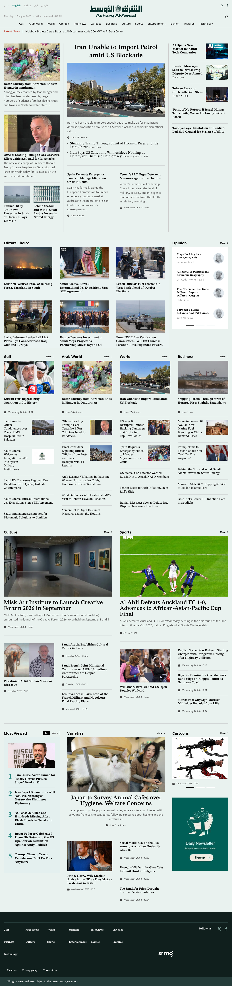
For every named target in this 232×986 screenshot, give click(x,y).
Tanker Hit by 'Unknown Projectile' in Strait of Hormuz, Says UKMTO (16, 214)
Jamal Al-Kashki (186, 262)
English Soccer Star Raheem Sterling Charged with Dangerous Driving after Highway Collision (203, 654)
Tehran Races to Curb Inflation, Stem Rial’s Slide (187, 92)
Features (189, 23)
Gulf (21, 23)
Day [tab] (46, 733)
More (222, 243)
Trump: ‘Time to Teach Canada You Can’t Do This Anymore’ (33, 858)
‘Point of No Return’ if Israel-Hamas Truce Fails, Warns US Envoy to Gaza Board (198, 113)
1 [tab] (190, 326)
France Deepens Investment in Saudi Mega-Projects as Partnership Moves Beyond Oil (81, 341)
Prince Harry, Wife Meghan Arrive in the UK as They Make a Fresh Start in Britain (89, 879)
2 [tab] (200, 326)
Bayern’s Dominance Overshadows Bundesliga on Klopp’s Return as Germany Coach (202, 679)
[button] (190, 787)
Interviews (80, 23)
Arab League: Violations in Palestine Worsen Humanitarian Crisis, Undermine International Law (85, 480)
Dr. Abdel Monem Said (190, 279)
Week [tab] (55, 733)
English (16, 5)
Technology (206, 23)
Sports (139, 23)
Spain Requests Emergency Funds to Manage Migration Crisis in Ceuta (86, 178)
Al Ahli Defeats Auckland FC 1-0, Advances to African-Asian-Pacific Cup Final (170, 608)
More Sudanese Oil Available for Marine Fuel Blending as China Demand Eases (190, 429)
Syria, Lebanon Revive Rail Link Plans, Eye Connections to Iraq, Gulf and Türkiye (26, 341)
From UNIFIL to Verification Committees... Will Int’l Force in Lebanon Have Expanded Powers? (139, 341)
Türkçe (27, 5)
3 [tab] (210, 326)
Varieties (96, 23)
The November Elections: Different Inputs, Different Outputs (193, 292)
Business (111, 23)
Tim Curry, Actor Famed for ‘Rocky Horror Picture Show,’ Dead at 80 (35, 779)
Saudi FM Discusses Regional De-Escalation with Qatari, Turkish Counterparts (26, 484)
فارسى (44, 5)
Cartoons (180, 733)
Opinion (64, 23)
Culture (126, 23)
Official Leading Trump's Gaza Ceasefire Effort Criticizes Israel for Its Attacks (74, 429)
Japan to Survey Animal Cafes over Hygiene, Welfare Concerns (63, 31)
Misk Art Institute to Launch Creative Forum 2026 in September (53, 605)
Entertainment (156, 23)
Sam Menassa (185, 317)
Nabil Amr (183, 300)
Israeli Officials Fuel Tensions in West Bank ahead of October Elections (138, 288)
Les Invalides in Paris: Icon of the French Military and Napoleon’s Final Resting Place (85, 698)
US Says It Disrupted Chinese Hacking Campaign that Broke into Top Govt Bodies (132, 429)
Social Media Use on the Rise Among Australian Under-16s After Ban (140, 846)
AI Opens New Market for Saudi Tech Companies (184, 49)
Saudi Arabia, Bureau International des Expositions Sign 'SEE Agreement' (84, 288)
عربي (6, 5)
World (51, 23)
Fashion (174, 23)
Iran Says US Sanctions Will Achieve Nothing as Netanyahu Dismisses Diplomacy (107, 154)
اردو (36, 5)
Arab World (36, 23)
